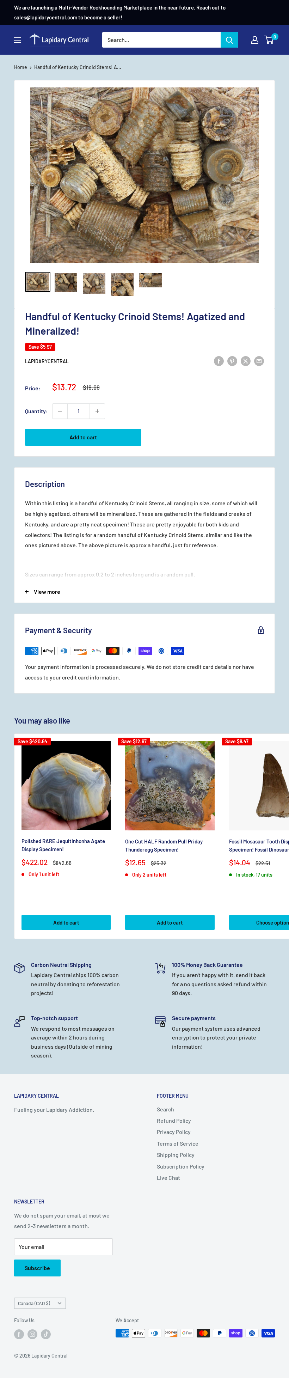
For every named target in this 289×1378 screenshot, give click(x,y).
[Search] (229, 40)
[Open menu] (17, 40)
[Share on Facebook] (219, 360)
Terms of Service (177, 1143)
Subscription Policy (180, 1166)
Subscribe (37, 1267)
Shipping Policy (176, 1154)
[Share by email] (259, 360)
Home (20, 67)
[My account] (254, 40)
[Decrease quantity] (60, 411)
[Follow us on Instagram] (32, 1334)
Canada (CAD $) (34, 1303)
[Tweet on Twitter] (246, 360)
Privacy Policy (174, 1131)
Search (165, 1109)
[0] (269, 40)
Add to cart (83, 437)
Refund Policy (174, 1120)
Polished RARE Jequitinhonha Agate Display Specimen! (63, 845)
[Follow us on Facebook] (19, 1334)
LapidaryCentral (47, 361)
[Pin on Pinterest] (232, 360)
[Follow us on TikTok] (46, 1334)
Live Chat (168, 1177)
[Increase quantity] (97, 411)
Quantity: (36, 411)
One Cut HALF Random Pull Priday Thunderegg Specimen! (164, 845)
